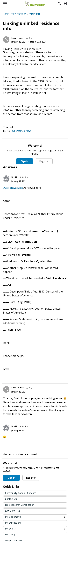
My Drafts (35, 528)
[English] (35, 3)
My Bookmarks (35, 516)
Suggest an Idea (13, 540)
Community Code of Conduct (20, 493)
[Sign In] (65, 3)
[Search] (59, 3)
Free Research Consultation (19, 504)
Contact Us (11, 498)
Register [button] (44, 161)
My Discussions (13, 522)
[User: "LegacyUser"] (6, 39)
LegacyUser (17, 38)
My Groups (11, 534)
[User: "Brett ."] (6, 178)
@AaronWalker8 (13, 188)
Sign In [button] (24, 161)
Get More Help (13, 510)
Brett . (14, 177)
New (28, 130)
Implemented (18, 130)
